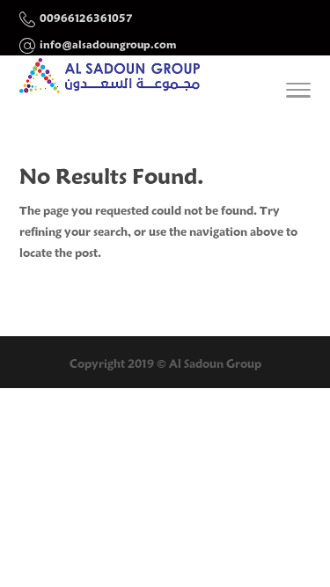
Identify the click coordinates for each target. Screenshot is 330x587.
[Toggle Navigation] (298, 93)
